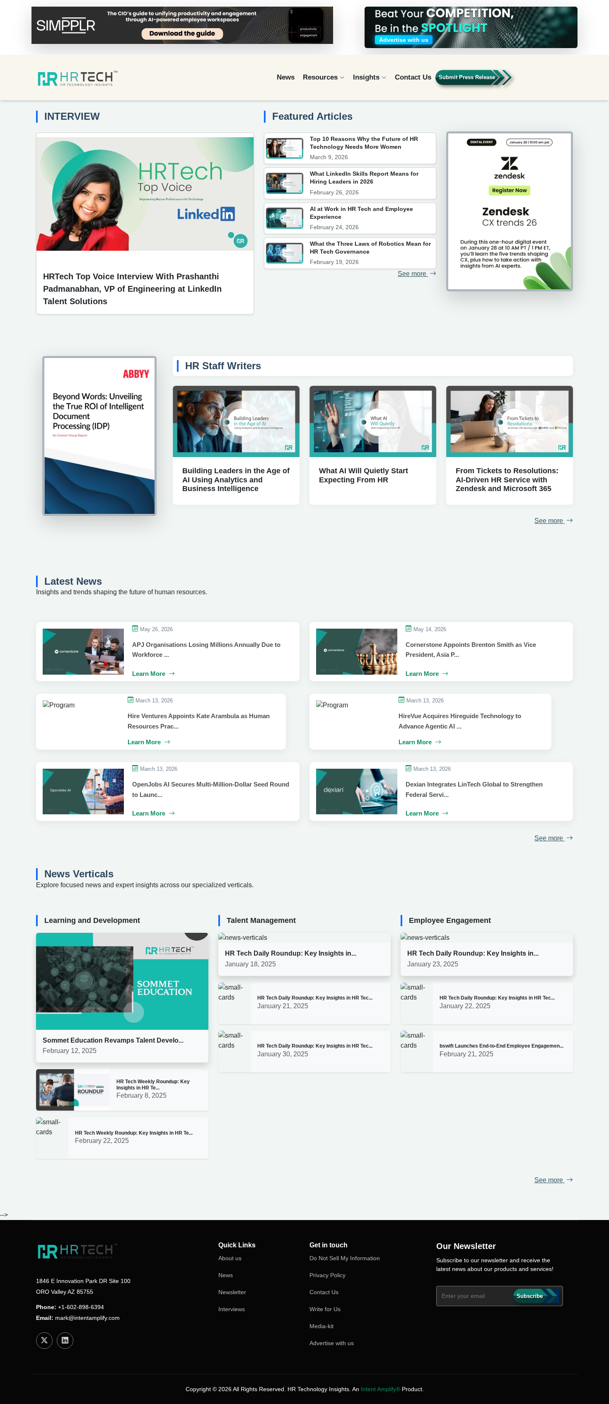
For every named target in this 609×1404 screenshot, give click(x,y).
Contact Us (413, 77)
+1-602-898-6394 (81, 1307)
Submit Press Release (467, 77)
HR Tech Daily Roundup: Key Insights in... (290, 953)
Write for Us (325, 1309)
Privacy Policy (327, 1275)
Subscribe (530, 1296)
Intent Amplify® (380, 1389)
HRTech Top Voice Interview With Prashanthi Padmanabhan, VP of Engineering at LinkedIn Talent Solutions (132, 289)
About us (230, 1258)
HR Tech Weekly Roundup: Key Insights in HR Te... (153, 1084)
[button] (549, 81)
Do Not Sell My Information (344, 1258)
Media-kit (321, 1326)
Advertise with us (331, 1343)
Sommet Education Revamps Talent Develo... (113, 1040)
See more (413, 273)
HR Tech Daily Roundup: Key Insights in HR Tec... (314, 998)
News (286, 77)
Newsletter (232, 1292)
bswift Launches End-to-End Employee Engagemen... (501, 1046)
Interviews (231, 1309)
